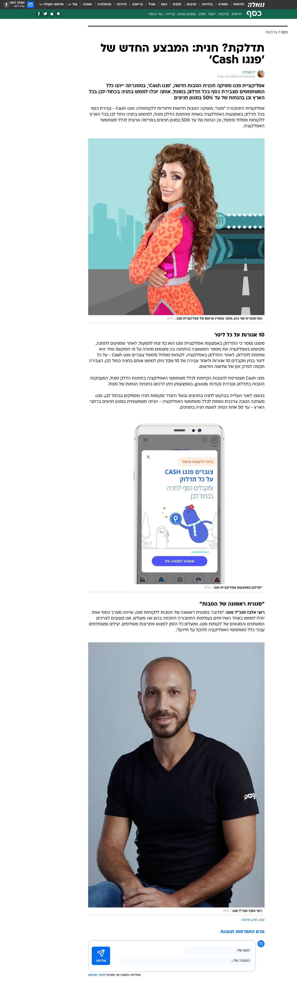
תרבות (192, 4)
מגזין (202, 14)
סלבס (177, 4)
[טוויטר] (45, 14)
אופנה (87, 4)
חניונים (246, 920)
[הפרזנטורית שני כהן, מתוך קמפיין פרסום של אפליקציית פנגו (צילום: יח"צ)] (176, 230)
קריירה (170, 14)
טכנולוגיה (104, 4)
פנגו (262, 920)
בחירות (207, 4)
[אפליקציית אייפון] (52, 14)
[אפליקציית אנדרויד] (58, 14)
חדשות (238, 4)
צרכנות (224, 14)
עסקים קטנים (187, 14)
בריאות (137, 4)
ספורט (223, 4)
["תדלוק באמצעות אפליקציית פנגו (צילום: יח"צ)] (176, 506)
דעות (212, 14)
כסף (164, 4)
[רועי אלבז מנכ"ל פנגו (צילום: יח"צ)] (176, 778)
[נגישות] (6, 5)
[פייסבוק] (39, 14)
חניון (255, 920)
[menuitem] (236, 4)
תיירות (122, 4)
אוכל (151, 4)
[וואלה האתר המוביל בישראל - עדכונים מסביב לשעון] (256, 4)
